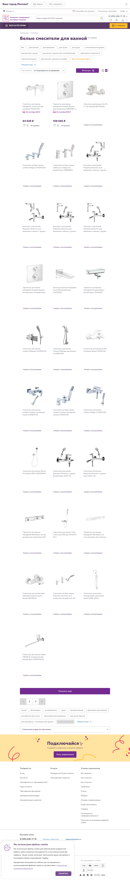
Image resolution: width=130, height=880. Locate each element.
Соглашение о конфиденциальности (90, 815)
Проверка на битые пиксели (62, 773)
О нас (22, 773)
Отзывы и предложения (90, 800)
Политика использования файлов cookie (94, 821)
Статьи (83, 791)
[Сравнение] (116, 20)
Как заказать (86, 773)
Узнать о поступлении (93, 125)
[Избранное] (110, 20)
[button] (38, 4)
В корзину (35, 126)
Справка (84, 809)
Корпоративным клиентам (30, 800)
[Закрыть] (126, 4)
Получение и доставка (107, 11)
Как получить (86, 782)
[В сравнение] (27, 125)
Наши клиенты (26, 787)
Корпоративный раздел (29, 796)
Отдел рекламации (89, 805)
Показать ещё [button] (65, 691)
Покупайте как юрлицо (84, 11)
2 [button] (29, 701)
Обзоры (84, 796)
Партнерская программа (30, 791)
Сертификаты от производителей (33, 782)
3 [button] (35, 701)
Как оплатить (86, 778)
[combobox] (49, 70)
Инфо (122, 11)
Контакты (24, 778)
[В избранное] (24, 125)
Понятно (63, 873)
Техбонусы (85, 787)
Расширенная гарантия (60, 778)
